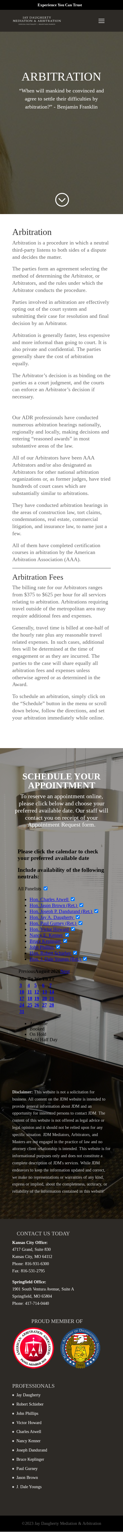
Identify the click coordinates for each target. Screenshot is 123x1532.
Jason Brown (27, 1477)
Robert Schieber (30, 1404)
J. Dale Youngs (28, 1487)
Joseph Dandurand (31, 1450)
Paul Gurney (27, 1468)
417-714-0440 (37, 1303)
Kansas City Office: (30, 1242)
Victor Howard (28, 1422)
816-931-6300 (37, 1264)
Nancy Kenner (28, 1441)
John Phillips (27, 1413)
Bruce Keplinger (30, 1459)
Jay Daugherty (28, 1395)
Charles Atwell (28, 1431)
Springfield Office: (29, 1282)
